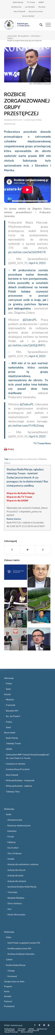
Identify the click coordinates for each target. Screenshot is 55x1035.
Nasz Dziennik (19, 11)
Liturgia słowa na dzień (14, 981)
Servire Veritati (28, 16)
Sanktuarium (16, 7)
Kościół (7, 694)
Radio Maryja (18, 2)
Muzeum (41, 7)
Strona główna (23, 36)
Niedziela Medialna (15, 898)
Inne (9, 909)
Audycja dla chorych (16, 870)
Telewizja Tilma (13, 791)
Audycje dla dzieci (15, 875)
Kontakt (7, 996)
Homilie (10, 859)
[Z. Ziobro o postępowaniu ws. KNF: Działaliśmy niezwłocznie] (39, 639)
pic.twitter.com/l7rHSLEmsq (26, 425)
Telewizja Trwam (13, 743)
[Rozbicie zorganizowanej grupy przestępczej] (27, 64)
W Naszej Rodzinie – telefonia (19, 786)
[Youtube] (48, 1025)
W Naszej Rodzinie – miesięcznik (20, 780)
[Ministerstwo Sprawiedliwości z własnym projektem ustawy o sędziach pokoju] (15, 639)
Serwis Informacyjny (16, 914)
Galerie (9, 959)
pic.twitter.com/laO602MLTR (27, 252)
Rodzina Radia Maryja (15, 965)
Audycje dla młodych (16, 881)
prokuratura (32, 459)
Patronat (8, 1001)
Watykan (10, 699)
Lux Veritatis (30, 7)
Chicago (11, 970)
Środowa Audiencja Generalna (20, 954)
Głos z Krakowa (14, 853)
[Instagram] (44, 1025)
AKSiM (41, 2)
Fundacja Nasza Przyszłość (18, 769)
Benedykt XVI (12, 710)
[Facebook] (35, 1025)
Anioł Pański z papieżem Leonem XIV (23, 943)
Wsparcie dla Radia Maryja (21, 493)
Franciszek (10, 705)
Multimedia (9, 809)
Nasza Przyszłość (36, 11)
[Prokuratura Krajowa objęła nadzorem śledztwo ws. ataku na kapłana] (15, 572)
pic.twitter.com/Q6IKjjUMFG (26, 345)
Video (8, 937)
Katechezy (12, 831)
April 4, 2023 (37, 263)
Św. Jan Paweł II (13, 716)
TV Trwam (31, 2)
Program (8, 986)
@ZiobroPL (30, 319)
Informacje (35, 36)
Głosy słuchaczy (14, 903)
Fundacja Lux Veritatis (15, 764)
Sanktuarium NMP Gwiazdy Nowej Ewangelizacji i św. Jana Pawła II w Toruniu (27, 756)
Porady (10, 836)
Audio (8, 814)
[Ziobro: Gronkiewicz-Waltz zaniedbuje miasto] (39, 616)
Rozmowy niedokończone (18, 825)
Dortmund (12, 976)
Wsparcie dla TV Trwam (19, 496)
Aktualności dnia (14, 820)
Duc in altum (12, 847)
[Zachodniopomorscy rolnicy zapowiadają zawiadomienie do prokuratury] (15, 619)
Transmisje (12, 892)
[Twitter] (39, 1025)
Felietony (11, 842)
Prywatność (9, 1006)
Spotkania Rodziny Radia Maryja (21, 886)
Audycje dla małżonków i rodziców (22, 864)
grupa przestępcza (17, 459)
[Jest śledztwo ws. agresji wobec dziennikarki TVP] (15, 598)
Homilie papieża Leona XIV (19, 948)
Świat (8, 689)
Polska (9, 38)
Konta (6, 991)
